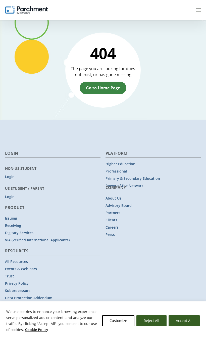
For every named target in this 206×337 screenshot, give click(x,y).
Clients (111, 220)
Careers (112, 227)
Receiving (13, 225)
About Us (113, 198)
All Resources (16, 261)
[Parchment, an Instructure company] (26, 10)
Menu (198, 10)
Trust (9, 276)
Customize (118, 320)
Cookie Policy (36, 329)
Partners (113, 212)
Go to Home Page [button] (103, 88)
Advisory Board (119, 205)
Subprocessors (17, 290)
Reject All (151, 320)
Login (10, 176)
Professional (116, 171)
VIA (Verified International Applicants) (37, 240)
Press (110, 234)
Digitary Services (19, 232)
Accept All (184, 320)
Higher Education (120, 163)
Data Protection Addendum (28, 297)
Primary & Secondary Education (133, 178)
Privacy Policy (17, 283)
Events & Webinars (21, 268)
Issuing (11, 218)
